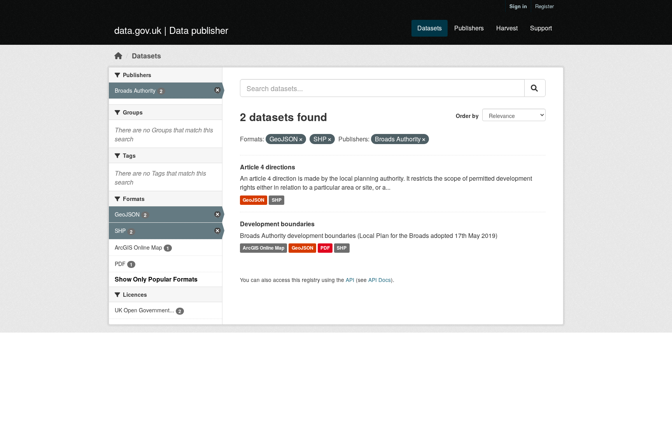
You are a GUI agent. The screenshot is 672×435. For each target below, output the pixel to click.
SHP (277, 199)
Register (544, 6)
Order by (467, 116)
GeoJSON (253, 199)
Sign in (518, 6)
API (350, 280)
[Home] (118, 55)
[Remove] (300, 139)
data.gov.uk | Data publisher (171, 30)
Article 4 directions (267, 166)
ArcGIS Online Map (263, 248)
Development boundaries (277, 223)
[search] (535, 88)
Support (541, 27)
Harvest (507, 27)
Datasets (429, 27)
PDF (325, 248)
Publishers (469, 27)
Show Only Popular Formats (156, 279)
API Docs (379, 280)
